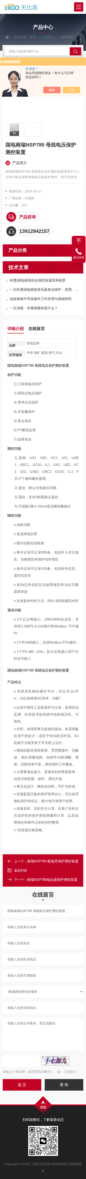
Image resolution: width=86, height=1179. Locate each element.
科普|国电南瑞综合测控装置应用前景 (38, 280)
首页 (32, 37)
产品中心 (48, 37)
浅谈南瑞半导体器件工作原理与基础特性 (41, 299)
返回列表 (20, 870)
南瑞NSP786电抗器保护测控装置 (52, 880)
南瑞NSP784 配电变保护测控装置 (52, 861)
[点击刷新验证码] (55, 1060)
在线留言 (36, 328)
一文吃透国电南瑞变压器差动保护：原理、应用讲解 (45, 289)
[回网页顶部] (78, 241)
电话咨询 (78, 257)
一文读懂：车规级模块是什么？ (34, 308)
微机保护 (67, 37)
